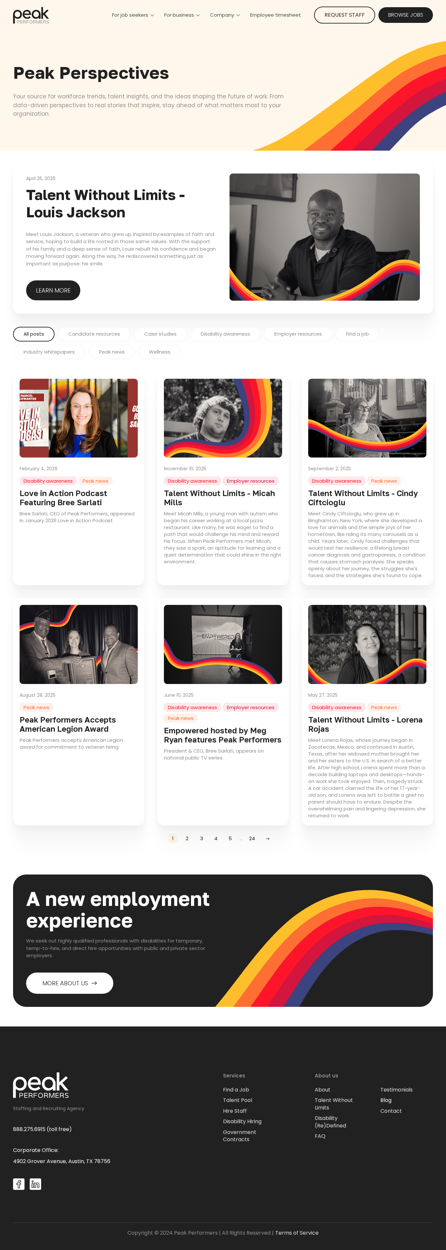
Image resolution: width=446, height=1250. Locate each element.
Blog (385, 1100)
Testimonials (396, 1089)
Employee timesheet (275, 14)
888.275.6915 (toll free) (42, 1129)
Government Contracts (239, 1136)
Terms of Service (297, 1233)
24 (252, 838)
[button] (133, 15)
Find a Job (236, 1089)
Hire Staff (235, 1111)
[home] (31, 15)
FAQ (320, 1136)
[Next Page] (267, 838)
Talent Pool (237, 1100)
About (322, 1089)
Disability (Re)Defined (330, 1122)
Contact (391, 1111)
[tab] (34, 334)
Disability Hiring (242, 1121)
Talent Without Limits (334, 1104)
